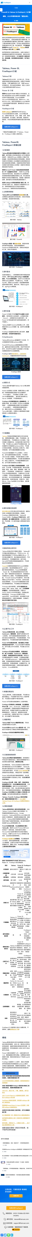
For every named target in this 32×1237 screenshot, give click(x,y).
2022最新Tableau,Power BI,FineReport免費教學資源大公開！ (16, 801)
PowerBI (4, 566)
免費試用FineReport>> (11, 127)
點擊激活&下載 (14, 1029)
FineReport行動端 (16, 504)
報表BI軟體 (17, 244)
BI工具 (15, 49)
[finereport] (6, 3)
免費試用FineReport (16, 1208)
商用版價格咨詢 (10, 1073)
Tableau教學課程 (23, 770)
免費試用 (16, 1196)
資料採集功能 (6, 511)
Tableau (22, 47)
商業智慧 (21, 195)
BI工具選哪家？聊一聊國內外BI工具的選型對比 (16, 1115)
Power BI (15, 47)
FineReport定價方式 (8, 839)
